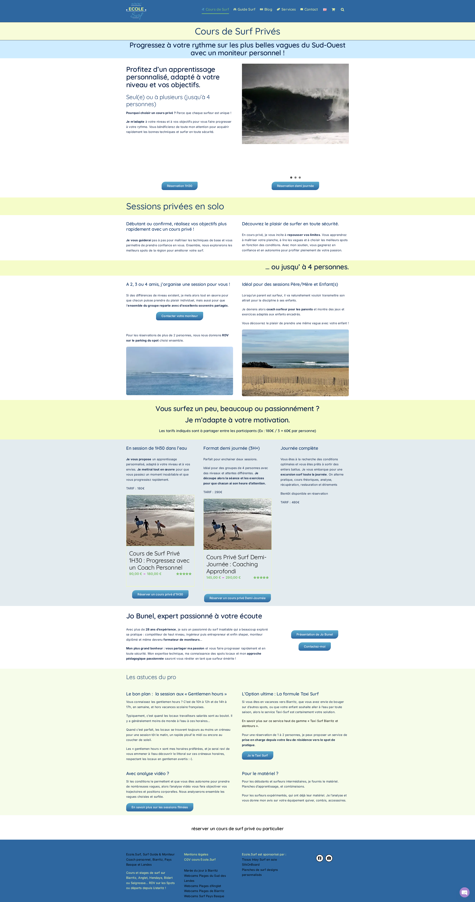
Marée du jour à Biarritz (201, 870)
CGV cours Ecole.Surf (200, 859)
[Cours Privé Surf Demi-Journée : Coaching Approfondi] (237, 524)
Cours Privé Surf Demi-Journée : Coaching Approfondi (236, 564)
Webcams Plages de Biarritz (204, 891)
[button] (342, 9)
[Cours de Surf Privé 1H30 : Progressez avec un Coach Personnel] (160, 520)
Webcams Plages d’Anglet (202, 886)
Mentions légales (196, 854)
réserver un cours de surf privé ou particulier (237, 828)
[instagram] (329, 858)
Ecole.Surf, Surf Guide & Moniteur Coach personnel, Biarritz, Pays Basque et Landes (150, 859)
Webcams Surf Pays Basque (204, 896)
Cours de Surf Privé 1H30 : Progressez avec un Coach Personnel (159, 560)
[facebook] (319, 858)
